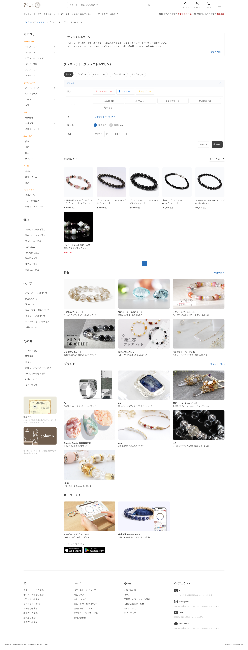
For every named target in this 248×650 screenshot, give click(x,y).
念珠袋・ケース (32, 129)
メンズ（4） (126, 91)
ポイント (29, 159)
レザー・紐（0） (118, 74)
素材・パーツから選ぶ (35, 235)
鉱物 (27, 141)
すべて (69, 74)
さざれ (28, 171)
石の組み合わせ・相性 (35, 373)
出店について (31, 379)
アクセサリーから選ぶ (35, 229)
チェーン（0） (99, 74)
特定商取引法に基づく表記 (38, 645)
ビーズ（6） (82, 74)
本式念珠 (29, 123)
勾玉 (27, 105)
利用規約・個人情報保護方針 (15, 645)
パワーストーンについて (36, 293)
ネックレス (30, 52)
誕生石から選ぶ (32, 258)
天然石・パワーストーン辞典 (38, 368)
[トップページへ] (32, 7)
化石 (27, 147)
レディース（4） (105, 91)
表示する (102, 125)
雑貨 (27, 182)
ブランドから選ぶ (33, 241)
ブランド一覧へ (217, 364)
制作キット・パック (34, 206)
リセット (204, 144)
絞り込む (71, 83)
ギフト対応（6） (173, 101)
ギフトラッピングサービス (37, 321)
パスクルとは (31, 350)
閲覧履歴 (29, 356)
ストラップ (30, 75)
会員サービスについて (35, 316)
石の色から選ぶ (32, 252)
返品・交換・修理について (37, 310)
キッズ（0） (146, 91)
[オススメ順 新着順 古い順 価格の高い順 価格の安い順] (217, 159)
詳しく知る (216, 51)
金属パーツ (30, 195)
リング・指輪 (31, 64)
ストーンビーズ (32, 88)
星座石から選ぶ (32, 270)
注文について (31, 304)
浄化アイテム (31, 177)
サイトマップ (31, 385)
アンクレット (31, 70)
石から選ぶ (30, 247)
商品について (31, 298)
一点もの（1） (108, 101)
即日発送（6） (205, 101)
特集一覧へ (219, 272)
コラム (28, 362)
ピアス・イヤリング (34, 58)
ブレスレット (31, 47)
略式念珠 (29, 117)
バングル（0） (137, 74)
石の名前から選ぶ (32, 604)
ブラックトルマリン (104, 116)
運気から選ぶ (31, 264)
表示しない (119, 125)
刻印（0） (108, 107)
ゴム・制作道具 (32, 201)
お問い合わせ (31, 327)
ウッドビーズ (31, 93)
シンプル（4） (140, 101)
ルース (28, 99)
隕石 (27, 153)
